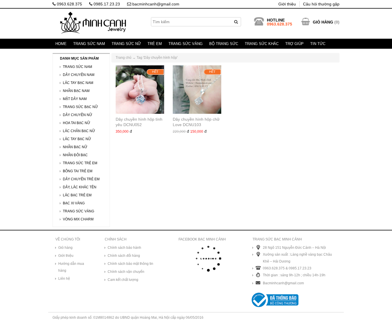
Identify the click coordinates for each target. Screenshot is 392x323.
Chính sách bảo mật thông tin (130, 264)
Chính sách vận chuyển (126, 272)
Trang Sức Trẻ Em (80, 163)
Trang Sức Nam (89, 44)
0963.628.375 (69, 4)
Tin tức (317, 44)
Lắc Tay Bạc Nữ (77, 139)
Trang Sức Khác (262, 44)
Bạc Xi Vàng (74, 203)
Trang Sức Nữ (126, 44)
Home (61, 44)
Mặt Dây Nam (75, 99)
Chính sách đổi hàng (124, 256)
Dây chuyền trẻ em (81, 179)
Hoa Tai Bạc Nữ (76, 123)
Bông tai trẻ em (77, 171)
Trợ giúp (294, 44)
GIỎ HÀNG (323, 22)
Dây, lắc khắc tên (79, 187)
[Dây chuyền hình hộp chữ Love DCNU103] (197, 89)
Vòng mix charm (78, 219)
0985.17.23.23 (106, 4)
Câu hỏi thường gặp (321, 4)
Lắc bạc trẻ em (77, 195)
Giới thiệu (287, 4)
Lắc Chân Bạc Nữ (79, 131)
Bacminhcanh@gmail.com (283, 283)
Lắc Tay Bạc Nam (78, 83)
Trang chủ (123, 58)
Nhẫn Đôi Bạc (75, 155)
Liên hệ (64, 279)
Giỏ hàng (65, 248)
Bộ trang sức (223, 44)
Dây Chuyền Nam (78, 75)
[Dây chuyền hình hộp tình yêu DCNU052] (140, 89)
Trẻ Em (155, 44)
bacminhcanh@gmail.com (155, 4)
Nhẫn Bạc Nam (76, 91)
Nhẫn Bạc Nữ (75, 147)
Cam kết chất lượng (123, 280)
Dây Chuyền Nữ (77, 115)
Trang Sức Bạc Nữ (80, 107)
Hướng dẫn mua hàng (71, 267)
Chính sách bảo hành (124, 248)
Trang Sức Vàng (185, 44)
